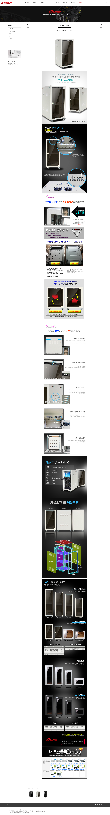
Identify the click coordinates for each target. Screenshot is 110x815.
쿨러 (9, 36)
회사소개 (27, 2)
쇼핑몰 (80, 2)
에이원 (34, 2)
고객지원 (73, 2)
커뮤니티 (65, 2)
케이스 (10, 33)
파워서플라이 (11, 28)
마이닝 (10, 46)
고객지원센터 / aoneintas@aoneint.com (38, 811)
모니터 (10, 43)
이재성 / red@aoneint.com (20, 811)
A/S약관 (15, 804)
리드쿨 (50, 2)
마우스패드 (10, 38)
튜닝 (9, 41)
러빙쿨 (57, 2)
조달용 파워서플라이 (12, 31)
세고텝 (42, 2)
